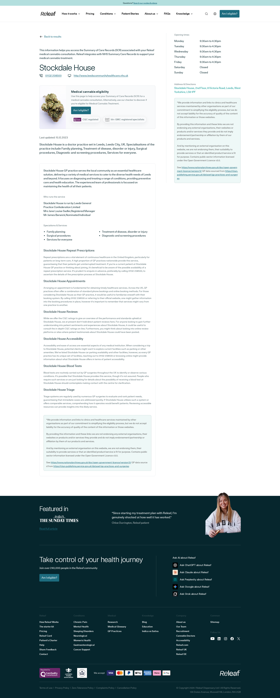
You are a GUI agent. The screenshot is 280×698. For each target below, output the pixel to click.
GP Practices (114, 631)
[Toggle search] (206, 14)
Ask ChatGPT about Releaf (195, 565)
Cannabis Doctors (185, 635)
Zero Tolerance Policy (82, 688)
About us (150, 13)
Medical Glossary (117, 626)
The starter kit (46, 626)
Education (147, 626)
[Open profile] (215, 14)
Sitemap (214, 622)
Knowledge (183, 13)
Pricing (90, 13)
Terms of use (45, 688)
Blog (144, 622)
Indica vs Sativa (150, 631)
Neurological (80, 635)
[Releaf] (48, 14)
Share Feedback (47, 649)
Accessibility (183, 640)
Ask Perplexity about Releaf (196, 579)
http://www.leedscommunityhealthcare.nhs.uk (101, 75)
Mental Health (81, 626)
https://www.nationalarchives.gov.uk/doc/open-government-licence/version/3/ (91, 462)
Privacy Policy (62, 688)
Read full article (48, 528)
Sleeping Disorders (83, 631)
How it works (69, 13)
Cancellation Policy (126, 688)
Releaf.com (182, 645)
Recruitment (182, 631)
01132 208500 (53, 75)
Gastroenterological (84, 645)
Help (41, 645)
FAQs (167, 13)
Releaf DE (181, 654)
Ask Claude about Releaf (194, 572)
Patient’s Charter (48, 640)
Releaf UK (181, 649)
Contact (43, 654)
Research (113, 622)
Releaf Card (45, 635)
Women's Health (82, 640)
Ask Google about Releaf (194, 586)
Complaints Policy (105, 688)
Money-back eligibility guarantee (148, 3)
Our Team (181, 626)
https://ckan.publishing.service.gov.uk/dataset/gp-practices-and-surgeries (91, 466)
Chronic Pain (80, 622)
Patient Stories (130, 13)
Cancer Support (82, 649)
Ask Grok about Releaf (193, 593)
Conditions (106, 13)
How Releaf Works (49, 622)
